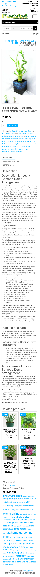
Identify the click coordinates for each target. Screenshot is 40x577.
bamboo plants (20, 499)
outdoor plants (29, 553)
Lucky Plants (6, 133)
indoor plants (28, 540)
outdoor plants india (8, 556)
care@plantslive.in (8, 4)
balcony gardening (9, 498)
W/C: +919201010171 (9, 2)
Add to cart (12, 125)
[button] (33, 51)
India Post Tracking (9, 6)
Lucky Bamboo (28, 131)
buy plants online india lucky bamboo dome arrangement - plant (19, 143)
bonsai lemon (22, 502)
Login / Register (6, 11)
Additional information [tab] (12, 161)
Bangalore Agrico (12, 502)
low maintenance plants (18, 545)
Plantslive (12, 485)
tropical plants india (19, 558)
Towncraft (28, 571)
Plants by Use (24, 41)
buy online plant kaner (18, 505)
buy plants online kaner (16, 517)
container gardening (20, 519)
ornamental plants (15, 552)
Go (35, 28)
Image (12, 537)
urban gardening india (21, 561)
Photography (20, 555)
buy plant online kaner (20, 510)
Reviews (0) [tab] (7, 165)
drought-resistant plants (18, 522)
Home (7, 41)
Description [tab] (7, 158)
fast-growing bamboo (21, 526)
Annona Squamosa (28, 496)
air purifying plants (12, 495)
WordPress (8, 564)
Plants (14, 41)
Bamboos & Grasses (16, 131)
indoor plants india (11, 543)
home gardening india (17, 534)
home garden (20, 528)
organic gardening (18, 550)
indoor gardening (17, 540)
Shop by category (8, 22)
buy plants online (18, 511)
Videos (33, 561)
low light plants (25, 543)
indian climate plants (22, 537)
